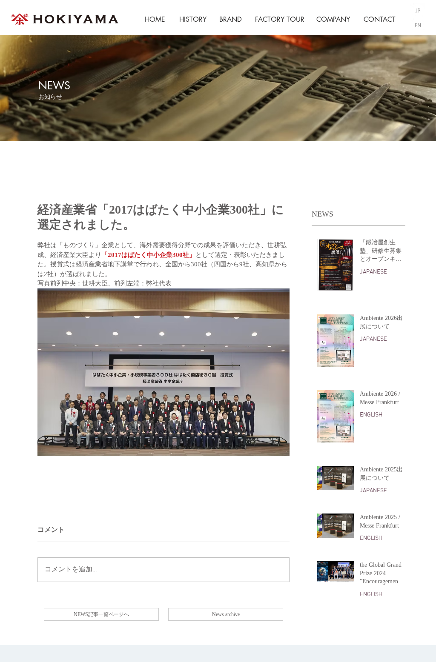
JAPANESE (373, 272)
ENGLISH (371, 415)
